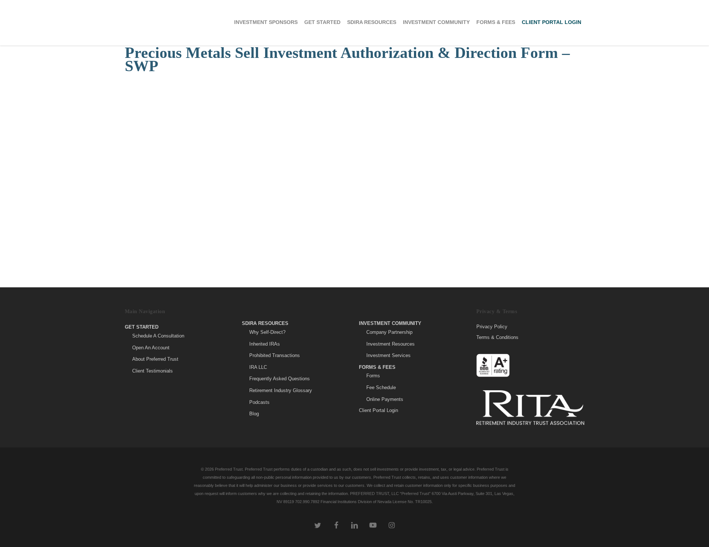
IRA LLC (258, 367)
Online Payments (384, 399)
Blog (254, 413)
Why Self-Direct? (267, 332)
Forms (373, 375)
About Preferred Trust (155, 359)
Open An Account (150, 347)
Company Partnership (389, 332)
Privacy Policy (491, 326)
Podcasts (259, 402)
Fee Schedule (381, 387)
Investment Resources (390, 344)
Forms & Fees (377, 367)
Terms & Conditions (497, 337)
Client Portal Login (378, 410)
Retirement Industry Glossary (280, 390)
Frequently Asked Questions (279, 378)
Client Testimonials (152, 371)
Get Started (141, 327)
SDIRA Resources (265, 323)
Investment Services (388, 355)
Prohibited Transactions (274, 355)
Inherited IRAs (264, 344)
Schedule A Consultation (158, 336)
